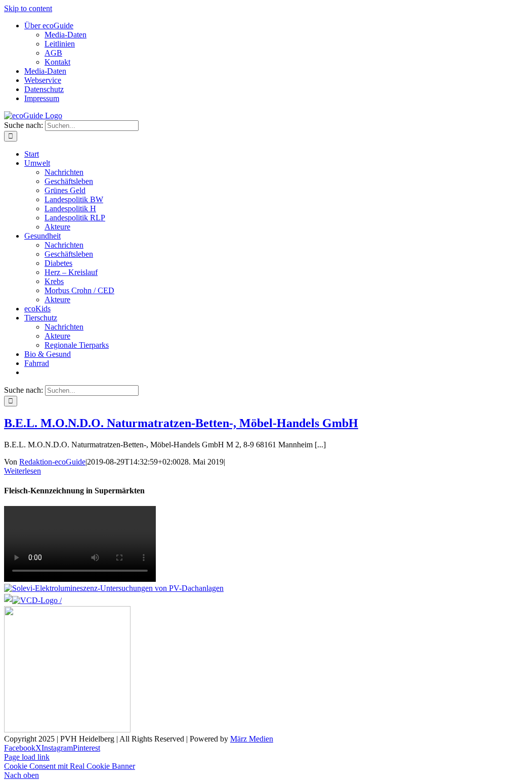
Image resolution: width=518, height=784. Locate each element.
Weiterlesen (22, 471)
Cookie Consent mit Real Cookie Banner (69, 766)
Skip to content (28, 8)
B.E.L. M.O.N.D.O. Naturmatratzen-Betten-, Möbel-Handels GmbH (181, 423)
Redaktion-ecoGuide (52, 461)
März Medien (251, 738)
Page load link (27, 757)
